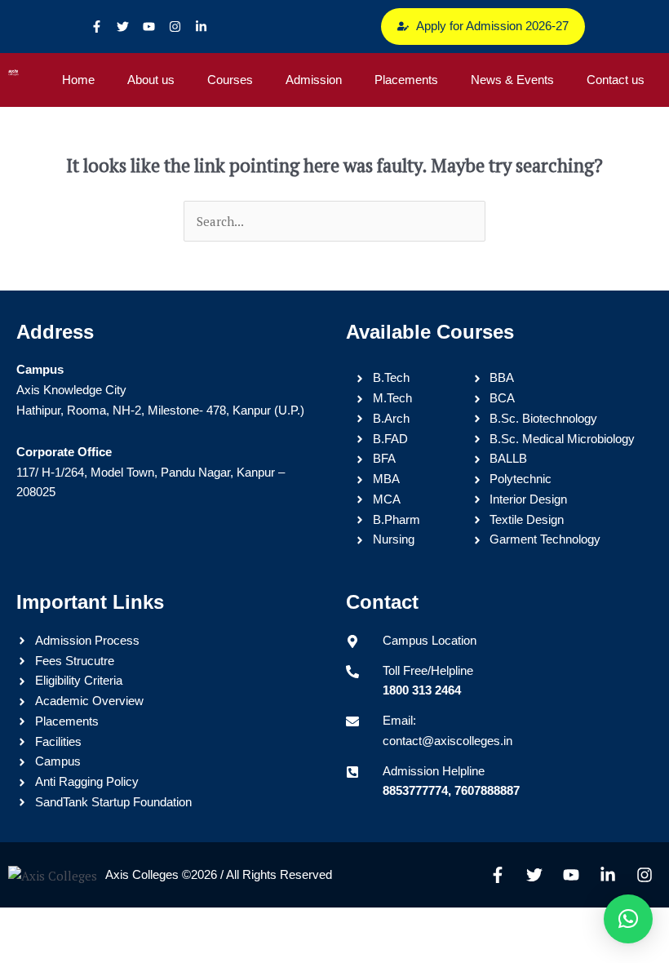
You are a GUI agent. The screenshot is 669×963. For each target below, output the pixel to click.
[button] (628, 918)
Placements (406, 80)
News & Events (512, 80)
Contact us (616, 80)
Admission (314, 80)
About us (151, 80)
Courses (230, 80)
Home (78, 80)
